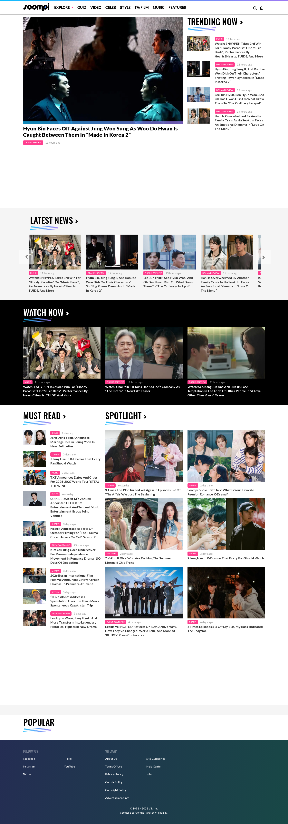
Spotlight (123, 415)
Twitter (27, 774)
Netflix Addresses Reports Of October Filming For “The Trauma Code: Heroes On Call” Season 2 (74, 533)
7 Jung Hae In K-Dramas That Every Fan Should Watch (75, 461)
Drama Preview (33, 142)
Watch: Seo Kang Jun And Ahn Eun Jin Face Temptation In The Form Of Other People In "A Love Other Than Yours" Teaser (224, 391)
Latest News (51, 220)
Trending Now (212, 21)
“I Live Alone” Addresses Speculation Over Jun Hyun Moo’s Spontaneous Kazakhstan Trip (74, 601)
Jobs (149, 774)
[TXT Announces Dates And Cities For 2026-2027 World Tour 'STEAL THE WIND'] (34, 477)
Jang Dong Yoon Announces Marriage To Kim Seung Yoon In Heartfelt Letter (72, 442)
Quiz (81, 7)
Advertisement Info (117, 797)
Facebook (29, 758)
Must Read (42, 415)
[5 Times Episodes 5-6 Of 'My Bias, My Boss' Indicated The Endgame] (226, 592)
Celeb (110, 7)
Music (158, 7)
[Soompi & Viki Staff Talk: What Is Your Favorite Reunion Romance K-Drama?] (226, 456)
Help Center (154, 766)
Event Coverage (116, 622)
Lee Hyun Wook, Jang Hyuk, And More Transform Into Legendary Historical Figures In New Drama (73, 622)
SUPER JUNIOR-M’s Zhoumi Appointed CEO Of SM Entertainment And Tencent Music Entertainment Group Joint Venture (74, 507)
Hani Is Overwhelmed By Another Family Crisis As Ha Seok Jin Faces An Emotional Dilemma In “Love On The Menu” (239, 122)
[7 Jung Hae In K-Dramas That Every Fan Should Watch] (34, 459)
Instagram (29, 766)
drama (55, 454)
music (55, 473)
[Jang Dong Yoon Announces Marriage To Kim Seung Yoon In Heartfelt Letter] (34, 437)
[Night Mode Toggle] (261, 9)
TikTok (68, 758)
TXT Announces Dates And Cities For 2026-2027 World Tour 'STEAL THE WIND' (74, 481)
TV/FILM (142, 7)
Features (177, 7)
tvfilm (55, 592)
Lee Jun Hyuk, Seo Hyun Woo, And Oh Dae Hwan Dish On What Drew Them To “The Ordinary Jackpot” (239, 99)
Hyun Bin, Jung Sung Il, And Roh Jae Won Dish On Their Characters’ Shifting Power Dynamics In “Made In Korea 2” (240, 75)
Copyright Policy (115, 790)
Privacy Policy (114, 774)
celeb (55, 433)
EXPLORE (62, 7)
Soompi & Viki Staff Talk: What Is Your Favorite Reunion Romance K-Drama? (220, 492)
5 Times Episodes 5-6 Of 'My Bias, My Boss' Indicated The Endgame (225, 629)
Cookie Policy (114, 782)
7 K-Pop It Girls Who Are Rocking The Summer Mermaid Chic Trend (138, 560)
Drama (110, 485)
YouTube (69, 766)
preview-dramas (61, 545)
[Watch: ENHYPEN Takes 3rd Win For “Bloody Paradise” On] (55, 252)
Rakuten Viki (152, 812)
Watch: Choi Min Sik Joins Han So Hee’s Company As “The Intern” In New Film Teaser (142, 389)
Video (95, 7)
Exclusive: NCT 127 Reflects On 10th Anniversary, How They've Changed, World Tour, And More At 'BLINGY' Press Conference (141, 631)
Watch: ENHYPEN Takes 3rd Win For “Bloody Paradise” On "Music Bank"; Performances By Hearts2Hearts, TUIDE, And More (239, 50)
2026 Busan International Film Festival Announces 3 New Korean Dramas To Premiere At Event (74, 580)
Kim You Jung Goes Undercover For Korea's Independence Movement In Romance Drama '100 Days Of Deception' (75, 556)
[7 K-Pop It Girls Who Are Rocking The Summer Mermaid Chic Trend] (144, 524)
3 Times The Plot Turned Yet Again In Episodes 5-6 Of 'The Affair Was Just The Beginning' (142, 492)
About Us (111, 758)
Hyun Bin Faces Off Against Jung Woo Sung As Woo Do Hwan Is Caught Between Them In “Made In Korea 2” (100, 131)
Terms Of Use (113, 766)
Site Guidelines (155, 758)
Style (125, 7)
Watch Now (43, 312)
